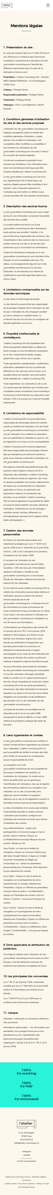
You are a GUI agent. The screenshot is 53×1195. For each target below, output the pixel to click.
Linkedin (26, 1155)
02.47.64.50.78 (26, 1140)
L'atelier (7, 5)
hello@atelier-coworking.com (26, 1143)
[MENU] (48, 5)
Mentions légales (39, 1177)
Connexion (26, 1180)
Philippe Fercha (28, 1187)
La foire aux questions (26, 1161)
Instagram (26, 1152)
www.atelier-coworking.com (17, 64)
